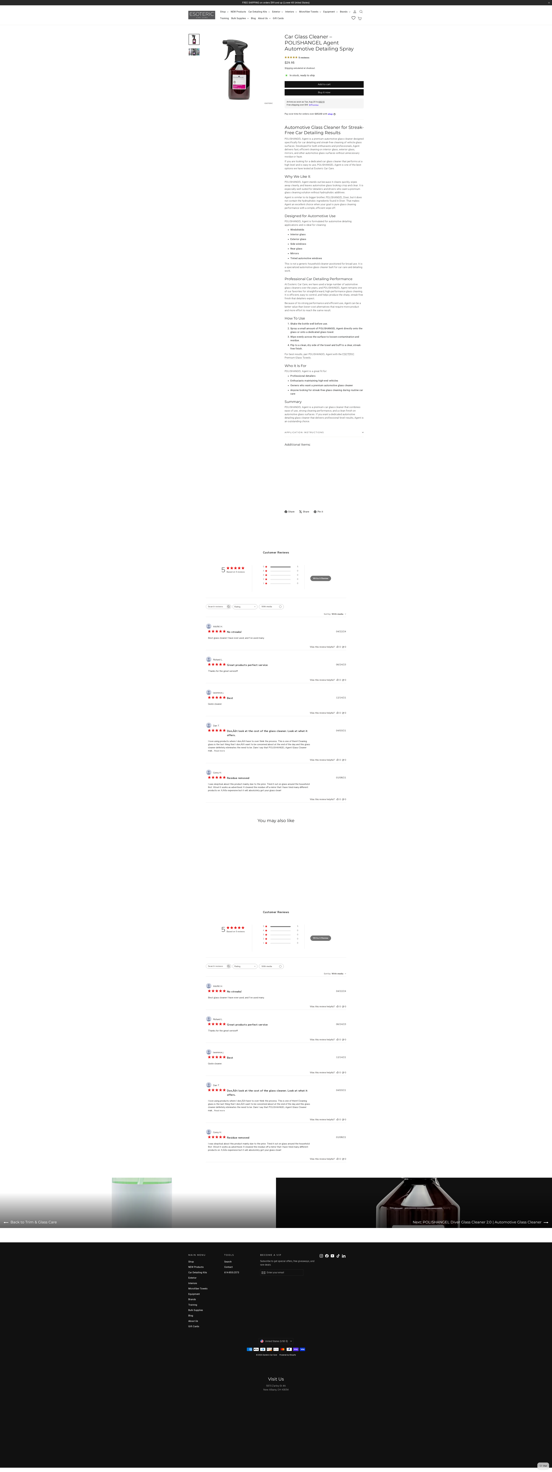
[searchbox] (216, 606)
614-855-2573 (231, 1272)
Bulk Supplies (239, 18)
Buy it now (324, 92)
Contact (228, 1267)
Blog (253, 18)
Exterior (276, 11)
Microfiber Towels (309, 11)
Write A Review (320, 578)
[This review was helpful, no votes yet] (338, 647)
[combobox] (245, 606)
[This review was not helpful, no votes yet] (343, 647)
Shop (223, 11)
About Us (263, 18)
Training (224, 18)
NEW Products (238, 11)
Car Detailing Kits (258, 11)
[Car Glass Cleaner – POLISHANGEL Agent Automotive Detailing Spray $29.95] (291, 472)
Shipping (289, 68)
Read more (219, 750)
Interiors (290, 11)
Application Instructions (304, 432)
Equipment (329, 11)
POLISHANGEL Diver (337, 197)
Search (228, 1261)
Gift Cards (278, 18)
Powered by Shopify (287, 1355)
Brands (344, 11)
